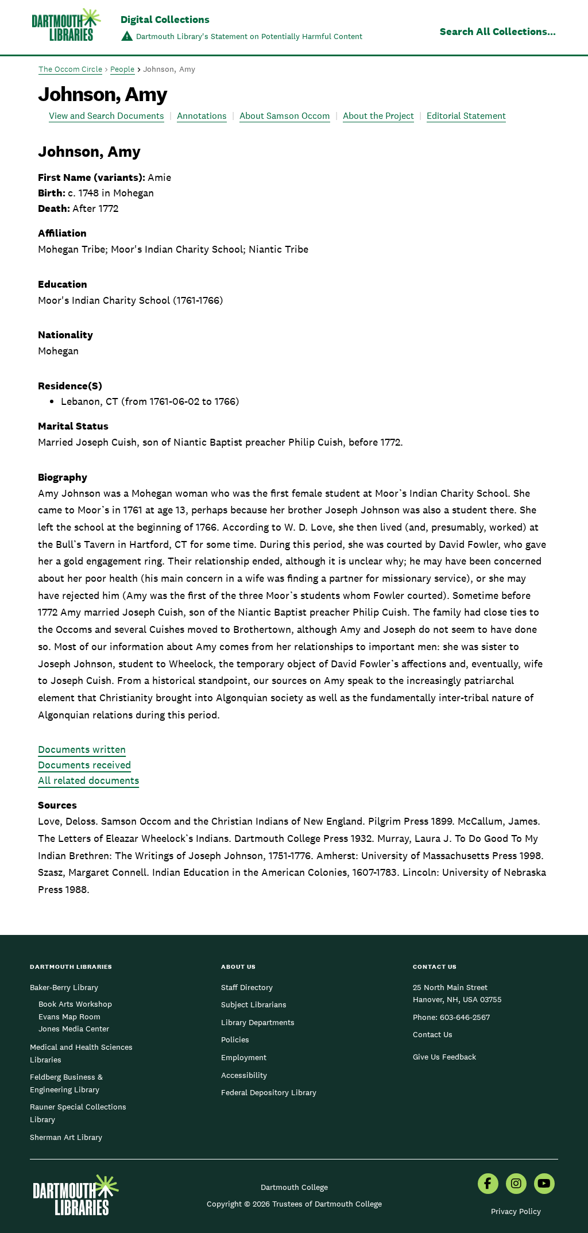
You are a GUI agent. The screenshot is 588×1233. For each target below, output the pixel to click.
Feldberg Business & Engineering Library (66, 1083)
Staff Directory (247, 987)
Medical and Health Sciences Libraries (81, 1053)
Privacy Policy (516, 1211)
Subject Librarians (254, 1004)
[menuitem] (488, 1184)
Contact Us (432, 1034)
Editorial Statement (466, 116)
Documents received (84, 764)
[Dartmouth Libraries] (66, 28)
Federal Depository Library (268, 1092)
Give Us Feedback (444, 1057)
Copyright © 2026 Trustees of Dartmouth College (294, 1204)
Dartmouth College (294, 1187)
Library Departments (258, 1022)
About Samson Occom (284, 116)
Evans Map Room (69, 1016)
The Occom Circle (70, 69)
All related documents (88, 780)
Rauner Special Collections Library (78, 1112)
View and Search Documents (106, 116)
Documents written (82, 749)
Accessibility (244, 1075)
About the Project (378, 116)
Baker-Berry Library (64, 987)
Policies (235, 1039)
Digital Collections (165, 19)
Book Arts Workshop (75, 1004)
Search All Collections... (498, 31)
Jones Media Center (73, 1028)
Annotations (202, 116)
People (122, 69)
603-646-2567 (465, 1017)
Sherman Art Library (66, 1137)
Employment (243, 1057)
